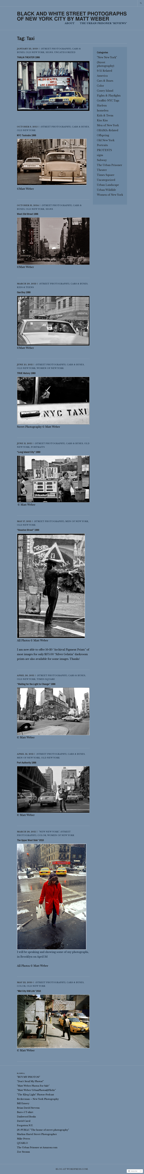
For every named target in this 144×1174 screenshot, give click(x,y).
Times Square (46, 679)
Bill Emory (23, 1103)
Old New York (35, 52)
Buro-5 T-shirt (25, 1112)
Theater (102, 169)
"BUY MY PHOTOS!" (28, 1077)
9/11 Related (104, 70)
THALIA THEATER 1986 (28, 57)
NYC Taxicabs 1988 (26, 135)
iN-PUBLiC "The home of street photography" (43, 1130)
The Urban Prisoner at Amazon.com (37, 1147)
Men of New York (76, 521)
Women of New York (50, 368)
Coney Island (105, 90)
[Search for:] (141, 3)
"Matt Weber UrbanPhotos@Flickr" (36, 1090)
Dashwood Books (26, 1116)
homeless (102, 110)
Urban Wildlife (106, 189)
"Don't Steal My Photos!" (30, 1081)
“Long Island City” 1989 (28, 452)
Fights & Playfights (109, 95)
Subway (102, 160)
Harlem (102, 105)
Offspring (103, 135)
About (70, 23)
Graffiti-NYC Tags (108, 100)
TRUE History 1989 (26, 373)
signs (49, 52)
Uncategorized (64, 52)
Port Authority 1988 (26, 762)
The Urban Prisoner (109, 165)
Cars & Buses (80, 126)
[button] (53, 241)
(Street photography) (56, 48)
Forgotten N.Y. (25, 1125)
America (102, 75)
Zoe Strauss (23, 1151)
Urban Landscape (108, 184)
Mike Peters (23, 1138)
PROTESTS (104, 150)
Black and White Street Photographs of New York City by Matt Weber (72, 16)
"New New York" (49, 831)
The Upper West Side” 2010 (30, 840)
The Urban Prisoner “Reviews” (103, 23)
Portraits (38, 447)
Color (42, 835)
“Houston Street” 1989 (28, 530)
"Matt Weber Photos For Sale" (33, 1085)
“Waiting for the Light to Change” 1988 (36, 684)
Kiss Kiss (102, 120)
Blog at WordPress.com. (72, 1169)
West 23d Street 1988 (27, 214)
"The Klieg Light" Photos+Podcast (35, 1094)
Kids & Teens (25, 287)
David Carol (23, 1121)
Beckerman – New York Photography (38, 1099)
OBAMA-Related (107, 130)
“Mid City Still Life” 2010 (29, 991)
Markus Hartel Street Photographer (37, 1134)
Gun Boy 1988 (23, 292)
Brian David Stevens (28, 1107)
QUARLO (22, 1143)
